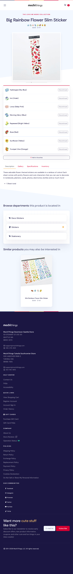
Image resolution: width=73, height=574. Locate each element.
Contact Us (7, 380)
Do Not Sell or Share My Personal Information (21, 478)
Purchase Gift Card (10, 419)
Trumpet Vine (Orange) (19, 149)
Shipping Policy (9, 451)
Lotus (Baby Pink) (17, 107)
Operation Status (10, 441)
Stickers (15, 227)
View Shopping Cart (11, 397)
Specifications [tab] (32, 166)
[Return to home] (35, 5)
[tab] (26, 82)
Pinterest (10, 497)
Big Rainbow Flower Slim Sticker (36, 20)
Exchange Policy (9, 458)
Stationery (16, 236)
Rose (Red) (14, 132)
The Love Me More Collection (36, 14)
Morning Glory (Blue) (18, 115)
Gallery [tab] (20, 166)
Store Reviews (9, 437)
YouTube (10, 507)
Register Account (10, 401)
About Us (7, 433)
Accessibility (8, 387)
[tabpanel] (36, 178)
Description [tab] (9, 166)
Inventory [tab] (45, 166)
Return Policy (8, 455)
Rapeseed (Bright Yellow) (19, 123)
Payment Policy (9, 466)
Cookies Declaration (11, 474)
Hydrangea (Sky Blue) (18, 90)
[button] (36, 56)
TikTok (10, 511)
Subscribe (64, 528)
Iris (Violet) (14, 98)
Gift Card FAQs (9, 423)
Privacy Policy (8, 470)
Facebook (11, 488)
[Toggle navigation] (4, 5)
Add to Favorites (37, 157)
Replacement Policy (11, 462)
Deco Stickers (18, 218)
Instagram (11, 493)
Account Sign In (9, 405)
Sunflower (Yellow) (17, 141)
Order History (8, 409)
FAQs (5, 383)
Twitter (10, 502)
